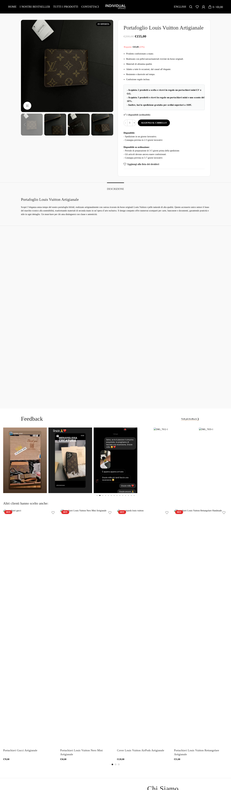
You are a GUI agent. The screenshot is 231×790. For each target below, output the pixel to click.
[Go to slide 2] (115, 764)
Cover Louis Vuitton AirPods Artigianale (140, 750)
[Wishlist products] (197, 7)
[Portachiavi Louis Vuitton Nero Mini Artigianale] (87, 628)
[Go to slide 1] (112, 764)
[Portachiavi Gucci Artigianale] (30, 628)
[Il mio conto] (203, 7)
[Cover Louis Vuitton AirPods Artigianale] (144, 628)
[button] (25, 125)
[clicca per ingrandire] (27, 106)
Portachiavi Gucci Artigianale (20, 750)
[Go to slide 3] (119, 764)
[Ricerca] (191, 7)
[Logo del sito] (115, 6)
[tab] (115, 187)
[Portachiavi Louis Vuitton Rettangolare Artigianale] (201, 628)
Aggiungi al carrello (154, 123)
